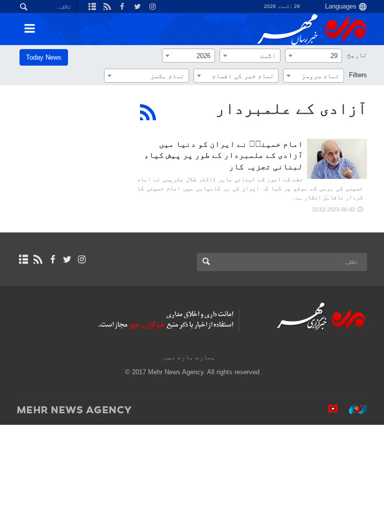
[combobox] (313, 56)
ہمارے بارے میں (190, 357)
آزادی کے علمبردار (291, 108)
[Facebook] (52, 259)
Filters (358, 75)
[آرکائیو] (23, 259)
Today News (44, 57)
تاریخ (357, 55)
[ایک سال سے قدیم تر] (337, 159)
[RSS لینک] (38, 259)
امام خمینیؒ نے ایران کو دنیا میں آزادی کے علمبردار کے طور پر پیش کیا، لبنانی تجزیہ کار (223, 155)
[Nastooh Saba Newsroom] (353, 409)
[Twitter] (67, 259)
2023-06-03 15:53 (333, 209)
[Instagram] (82, 259)
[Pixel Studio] (328, 409)
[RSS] (148, 112)
